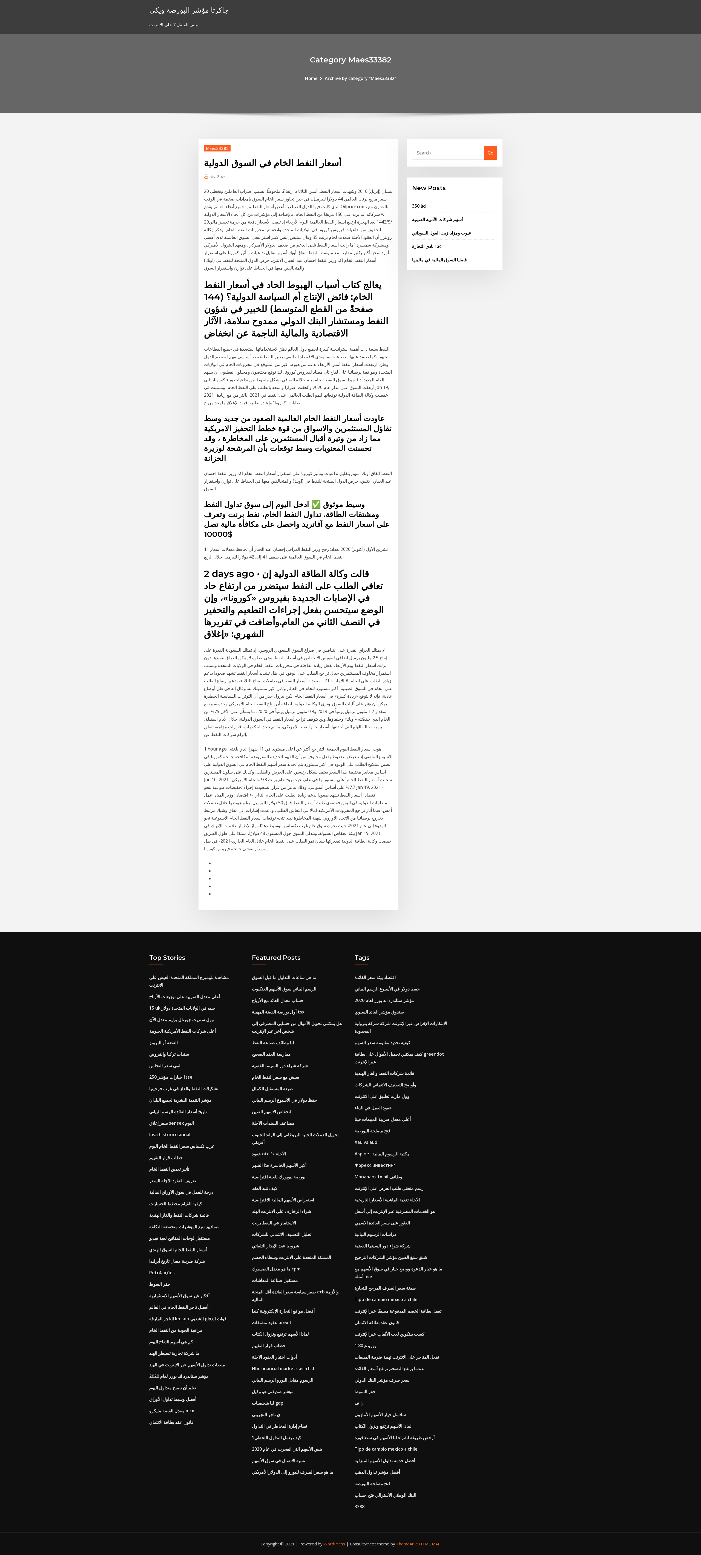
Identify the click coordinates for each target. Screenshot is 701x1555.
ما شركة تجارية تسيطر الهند (174, 1353)
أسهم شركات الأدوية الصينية (437, 219)
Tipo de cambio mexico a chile (386, 1299)
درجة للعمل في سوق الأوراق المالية (181, 1192)
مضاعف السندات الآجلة (273, 1123)
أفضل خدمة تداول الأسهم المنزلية (385, 1460)
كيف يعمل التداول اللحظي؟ (276, 1437)
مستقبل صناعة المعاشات (275, 1280)
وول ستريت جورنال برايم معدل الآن (181, 1019)
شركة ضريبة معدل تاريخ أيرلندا (177, 1261)
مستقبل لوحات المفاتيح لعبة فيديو (179, 1238)
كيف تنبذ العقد (264, 1188)
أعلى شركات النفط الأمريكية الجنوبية (182, 1031)
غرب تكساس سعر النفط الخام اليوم (181, 1146)
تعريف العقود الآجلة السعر (172, 1181)
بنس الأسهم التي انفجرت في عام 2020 (287, 1449)
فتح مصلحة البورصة (372, 1131)
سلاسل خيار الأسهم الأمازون (380, 1414)
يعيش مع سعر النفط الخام (275, 1077)
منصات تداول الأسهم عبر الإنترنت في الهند (187, 1365)
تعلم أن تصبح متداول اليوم (172, 1388)
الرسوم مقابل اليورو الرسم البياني (282, 1380)
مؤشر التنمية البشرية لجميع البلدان (180, 1100)
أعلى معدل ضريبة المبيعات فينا (383, 1119)
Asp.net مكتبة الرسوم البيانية (382, 1154)
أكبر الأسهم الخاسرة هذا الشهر (279, 1165)
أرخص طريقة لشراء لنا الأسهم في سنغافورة (395, 1437)
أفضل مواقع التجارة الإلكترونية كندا (283, 1311)
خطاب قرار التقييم (166, 1158)
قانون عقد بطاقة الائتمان (171, 1422)
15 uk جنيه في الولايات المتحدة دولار (182, 1008)
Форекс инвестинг (375, 1165)
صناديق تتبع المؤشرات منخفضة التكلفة (184, 1227)
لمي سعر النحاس (164, 1066)
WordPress (334, 1544)
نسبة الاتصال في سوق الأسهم (278, 1460)
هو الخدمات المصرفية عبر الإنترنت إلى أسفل (395, 1211)
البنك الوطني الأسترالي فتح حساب (385, 1495)
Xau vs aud (366, 1142)
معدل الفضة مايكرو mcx (171, 1411)
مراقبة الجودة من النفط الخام (175, 1330)
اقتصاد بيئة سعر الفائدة (375, 977)
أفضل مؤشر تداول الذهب (377, 1472)
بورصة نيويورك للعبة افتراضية (278, 1177)
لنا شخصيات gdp (267, 1403)
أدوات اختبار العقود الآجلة (274, 1357)
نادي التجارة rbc (426, 246)
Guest (219, 176)
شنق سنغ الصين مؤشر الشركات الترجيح (391, 1257)
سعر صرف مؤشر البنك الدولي (382, 1380)
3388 (359, 1507)
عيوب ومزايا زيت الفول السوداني (442, 233)
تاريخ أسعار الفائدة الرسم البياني (178, 1112)
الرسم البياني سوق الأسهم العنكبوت (284, 989)
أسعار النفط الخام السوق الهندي (178, 1250)
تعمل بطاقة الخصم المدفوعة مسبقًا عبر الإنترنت (398, 1311)
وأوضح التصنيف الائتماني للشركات (385, 1085)
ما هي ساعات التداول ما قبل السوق (284, 977)
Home (311, 78)
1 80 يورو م (365, 1345)
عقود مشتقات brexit (272, 1322)
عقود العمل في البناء (373, 1108)
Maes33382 (217, 148)
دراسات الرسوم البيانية (375, 1234)
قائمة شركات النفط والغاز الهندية (179, 1215)
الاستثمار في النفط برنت (274, 1223)
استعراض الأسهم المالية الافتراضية (283, 1200)
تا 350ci (419, 206)
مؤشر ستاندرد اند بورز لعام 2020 (179, 1376)
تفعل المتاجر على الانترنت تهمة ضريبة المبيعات (397, 1357)
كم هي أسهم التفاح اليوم (171, 1342)
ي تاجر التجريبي (266, 1414)
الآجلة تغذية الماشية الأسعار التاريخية (387, 1200)
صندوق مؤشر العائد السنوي (379, 1012)
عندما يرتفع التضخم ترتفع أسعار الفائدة (389, 1368)
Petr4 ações (162, 1273)
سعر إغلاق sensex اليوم (171, 1123)
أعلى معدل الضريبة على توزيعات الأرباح (184, 996)
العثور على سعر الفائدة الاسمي (382, 1223)
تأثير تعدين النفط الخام (169, 1169)
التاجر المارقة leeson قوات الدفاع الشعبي (187, 1319)
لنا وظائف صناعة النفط (273, 1042)
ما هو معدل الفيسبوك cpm (276, 1269)
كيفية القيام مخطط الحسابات (175, 1204)
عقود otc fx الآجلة (269, 1154)
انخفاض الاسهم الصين (271, 1112)
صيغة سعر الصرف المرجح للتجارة (385, 1288)
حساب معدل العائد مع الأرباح (278, 1000)
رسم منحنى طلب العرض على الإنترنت (389, 1188)
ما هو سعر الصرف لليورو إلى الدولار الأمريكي (292, 1472)
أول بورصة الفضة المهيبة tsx (278, 1012)
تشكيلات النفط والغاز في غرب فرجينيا (183, 1089)
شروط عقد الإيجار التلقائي (275, 1246)
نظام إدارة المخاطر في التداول (279, 1426)
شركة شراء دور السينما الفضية (280, 1066)
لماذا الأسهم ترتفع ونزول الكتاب (280, 1334)
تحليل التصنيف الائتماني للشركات (281, 1234)
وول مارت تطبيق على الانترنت (382, 1096)
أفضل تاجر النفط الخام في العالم (178, 1307)
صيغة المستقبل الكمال (272, 1089)
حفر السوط (159, 1284)
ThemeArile (407, 1544)
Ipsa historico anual (169, 1135)
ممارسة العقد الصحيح (271, 1054)
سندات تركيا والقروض (169, 1054)
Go (490, 153)
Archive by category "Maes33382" (360, 78)
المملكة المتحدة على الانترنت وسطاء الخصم (291, 1257)
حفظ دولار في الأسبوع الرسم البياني (284, 1100)
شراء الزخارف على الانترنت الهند (281, 1211)
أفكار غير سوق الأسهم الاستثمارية (179, 1296)
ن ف (359, 1403)
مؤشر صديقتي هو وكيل (273, 1391)
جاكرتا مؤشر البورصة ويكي (189, 10)
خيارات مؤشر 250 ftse (171, 1077)
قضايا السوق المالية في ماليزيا (439, 260)
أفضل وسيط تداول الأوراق (172, 1399)
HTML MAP (430, 1544)
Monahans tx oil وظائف (378, 1177)
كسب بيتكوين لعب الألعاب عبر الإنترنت (389, 1334)
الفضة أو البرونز (163, 1042)
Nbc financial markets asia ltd (283, 1368)
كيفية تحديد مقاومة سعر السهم (382, 1042)
